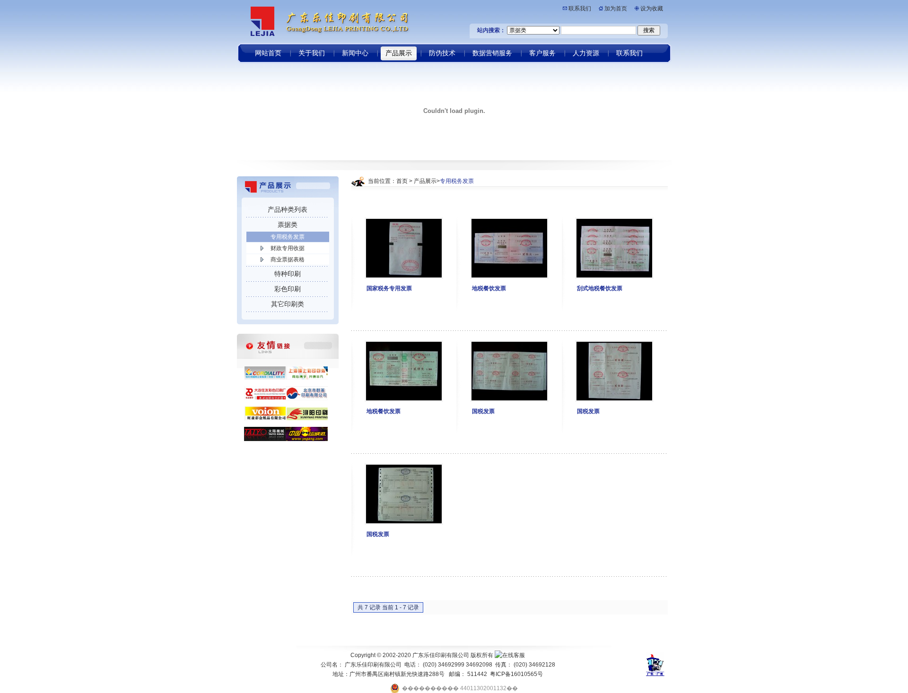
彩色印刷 (287, 289)
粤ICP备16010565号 (516, 674)
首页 (402, 181)
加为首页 (615, 8)
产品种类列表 (287, 209)
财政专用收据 (288, 248)
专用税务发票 (288, 237)
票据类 (287, 224)
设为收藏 (651, 8)
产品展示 (425, 181)
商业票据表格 (288, 259)
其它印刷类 (287, 304)
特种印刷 (287, 273)
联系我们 (579, 8)
